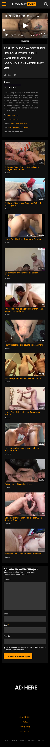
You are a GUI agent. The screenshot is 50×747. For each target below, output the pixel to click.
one (17, 128)
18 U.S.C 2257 (25, 717)
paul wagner (14, 119)
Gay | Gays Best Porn (19, 123)
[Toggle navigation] (4, 4)
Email (6, 625)
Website (7, 636)
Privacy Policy (25, 727)
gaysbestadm (13, 115)
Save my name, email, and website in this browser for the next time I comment (26, 648)
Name (6, 614)
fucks (10, 128)
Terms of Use (25, 732)
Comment (8, 579)
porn (21, 128)
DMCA (25, 722)
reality (26, 128)
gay (14, 128)
